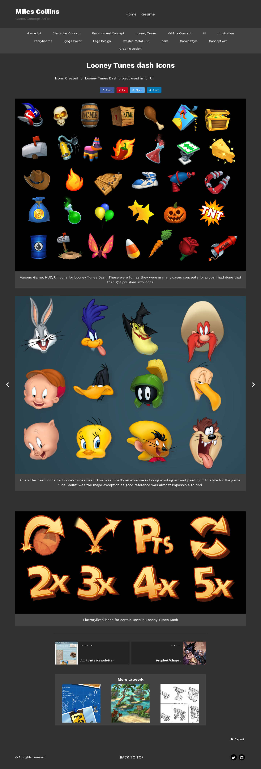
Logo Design (102, 41)
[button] (237, 739)
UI (204, 33)
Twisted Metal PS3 (135, 41)
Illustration (226, 33)
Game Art (34, 33)
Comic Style (189, 41)
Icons (165, 41)
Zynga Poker (73, 41)
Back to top (131, 757)
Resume (147, 14)
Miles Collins (37, 11)
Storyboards (43, 41)
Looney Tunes (146, 33)
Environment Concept (108, 33)
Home (131, 14)
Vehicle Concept (179, 33)
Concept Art (218, 41)
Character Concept (67, 33)
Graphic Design (130, 48)
